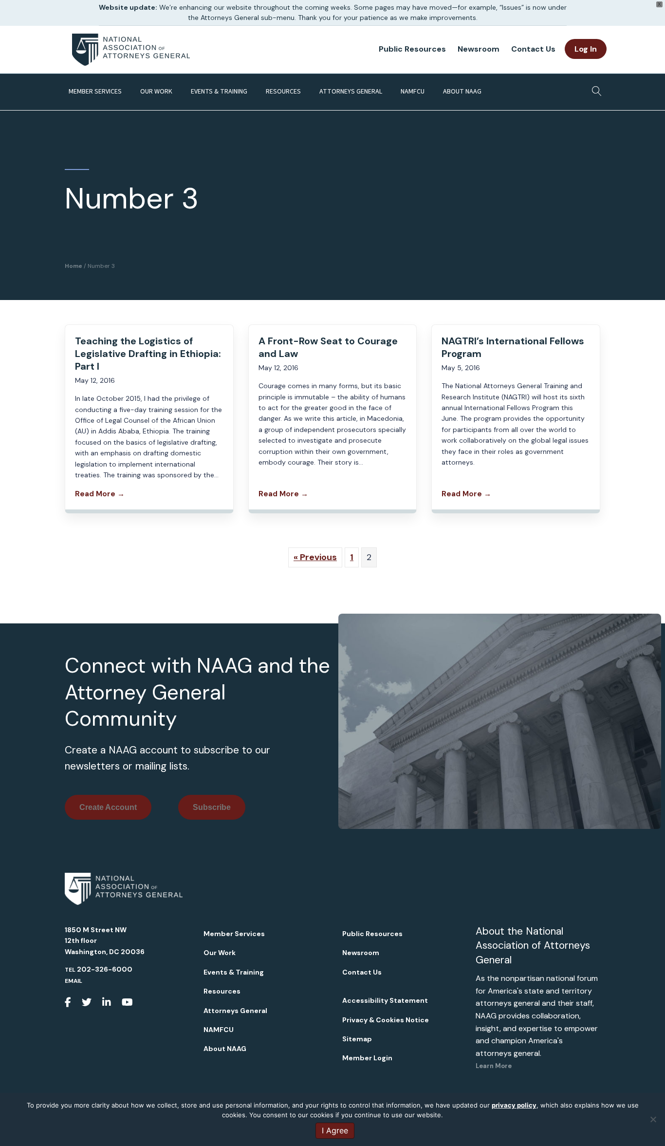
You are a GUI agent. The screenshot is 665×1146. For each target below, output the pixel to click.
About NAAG (462, 91)
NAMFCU (413, 91)
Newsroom (478, 49)
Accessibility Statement (385, 1000)
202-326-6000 (104, 969)
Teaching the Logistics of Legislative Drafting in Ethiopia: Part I (148, 354)
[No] (653, 1119)
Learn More (494, 1066)
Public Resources (412, 49)
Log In (585, 49)
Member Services (95, 91)
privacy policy (514, 1105)
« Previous (315, 557)
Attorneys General (350, 91)
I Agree (335, 1130)
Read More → (100, 494)
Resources (283, 91)
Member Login (367, 1057)
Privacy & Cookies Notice (385, 1019)
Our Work (156, 91)
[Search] (594, 88)
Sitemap (357, 1038)
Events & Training (219, 91)
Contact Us (533, 49)
